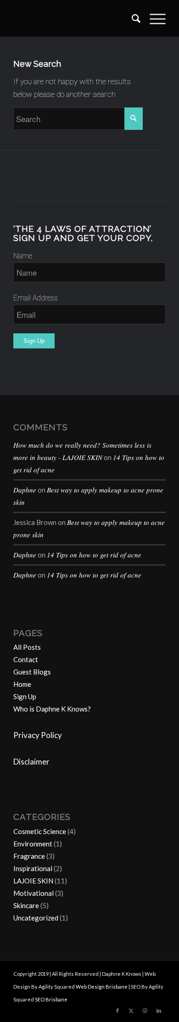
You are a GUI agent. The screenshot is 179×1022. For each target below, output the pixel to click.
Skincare (26, 905)
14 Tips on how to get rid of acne (94, 554)
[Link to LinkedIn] (159, 1010)
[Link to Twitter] (131, 1010)
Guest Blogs (32, 672)
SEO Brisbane (51, 999)
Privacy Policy (37, 735)
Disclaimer (31, 761)
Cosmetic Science (39, 831)
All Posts (27, 647)
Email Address (35, 298)
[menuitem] (131, 18)
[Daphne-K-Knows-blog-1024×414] (74, 18)
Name (22, 255)
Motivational (33, 893)
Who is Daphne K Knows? (52, 709)
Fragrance (29, 856)
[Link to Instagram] (145, 1010)
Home (22, 684)
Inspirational (32, 868)
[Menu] (153, 18)
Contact (25, 659)
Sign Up (24, 696)
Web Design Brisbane (102, 987)
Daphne (24, 489)
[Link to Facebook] (117, 1010)
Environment (32, 844)
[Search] (131, 18)
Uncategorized (35, 918)
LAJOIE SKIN (33, 881)
